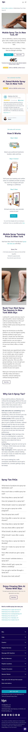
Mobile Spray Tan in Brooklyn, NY (10, 616)
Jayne (9, 119)
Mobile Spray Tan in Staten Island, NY (11, 611)
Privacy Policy (13, 696)
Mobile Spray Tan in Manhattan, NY (10, 618)
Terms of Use (5, 696)
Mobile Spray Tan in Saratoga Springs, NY (12, 614)
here (23, 223)
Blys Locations (9, 8)
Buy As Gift (19, 54)
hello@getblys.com (6, 705)
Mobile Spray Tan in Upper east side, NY (11, 609)
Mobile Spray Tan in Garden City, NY (10, 620)
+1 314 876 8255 (6, 707)
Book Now (8, 54)
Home (3, 8)
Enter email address (7, 683)
